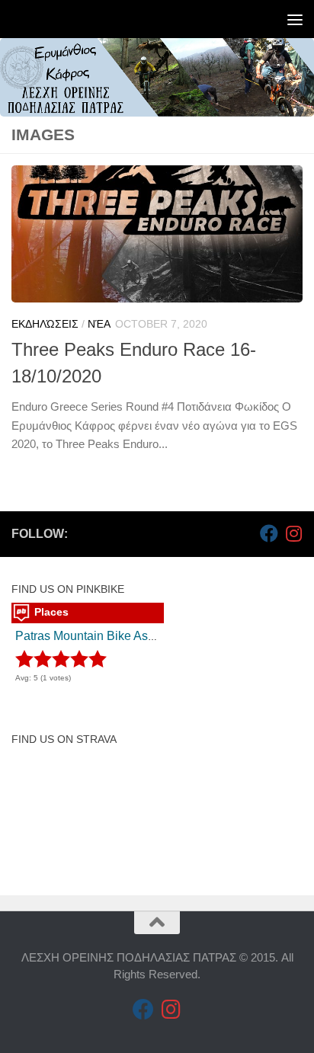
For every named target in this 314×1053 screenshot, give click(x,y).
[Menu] (295, 19)
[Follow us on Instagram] (293, 533)
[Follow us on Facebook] (269, 533)
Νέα (99, 324)
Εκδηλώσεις (44, 324)
